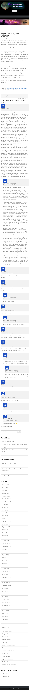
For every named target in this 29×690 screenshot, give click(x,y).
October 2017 (5, 504)
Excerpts (4, 648)
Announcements (10, 88)
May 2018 (4, 490)
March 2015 (5, 568)
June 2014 (4, 591)
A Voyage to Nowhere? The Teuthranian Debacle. (13, 447)
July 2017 (4, 507)
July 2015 (4, 557)
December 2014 (5, 577)
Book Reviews (5, 642)
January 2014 (5, 605)
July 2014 (4, 588)
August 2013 (5, 610)
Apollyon (4, 634)
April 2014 (4, 596)
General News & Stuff (7, 650)
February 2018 (5, 496)
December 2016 (5, 521)
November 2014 (5, 580)
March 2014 (5, 599)
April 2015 (4, 566)
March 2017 (5, 518)
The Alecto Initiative (11, 463)
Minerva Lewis (5, 653)
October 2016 (5, 524)
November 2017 (5, 501)
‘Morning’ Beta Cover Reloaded (10, 96)
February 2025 (5, 485)
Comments (6, 676)
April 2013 (4, 619)
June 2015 (4, 560)
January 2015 (5, 574)
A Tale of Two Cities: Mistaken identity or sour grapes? (15, 444)
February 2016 (5, 543)
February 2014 (5, 602)
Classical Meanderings (7, 645)
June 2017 (4, 510)
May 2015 (4, 563)
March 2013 (5, 622)
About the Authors (12, 466)
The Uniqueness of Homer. (8, 441)
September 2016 (6, 527)
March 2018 (5, 493)
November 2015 (5, 549)
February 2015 (5, 571)
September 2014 (6, 585)
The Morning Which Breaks (20, 88)
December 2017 (5, 499)
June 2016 (4, 532)
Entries (5, 673)
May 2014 (4, 594)
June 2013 (4, 613)
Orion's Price (5, 656)
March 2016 (5, 540)
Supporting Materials (7, 659)
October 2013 (5, 608)
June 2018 (4, 487)
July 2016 (4, 529)
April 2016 (4, 538)
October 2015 (5, 552)
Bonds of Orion (5, 639)
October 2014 (5, 582)
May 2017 (4, 513)
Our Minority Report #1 (21, 98)
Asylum (4, 636)
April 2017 (4, 515)
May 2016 (4, 535)
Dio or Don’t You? (6, 454)
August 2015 (5, 554)
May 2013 (4, 616)
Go (19, 431)
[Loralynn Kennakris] (14, 5)
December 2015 (5, 546)
